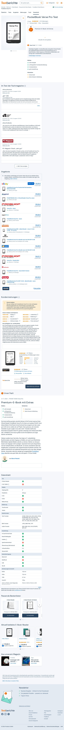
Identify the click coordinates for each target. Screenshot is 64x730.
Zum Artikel (13, 663)
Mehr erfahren (13, 178)
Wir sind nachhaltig (58, 7)
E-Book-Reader (15, 7)
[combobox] (30, 3)
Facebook (60, 712)
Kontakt (46, 718)
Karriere (31, 716)
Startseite (3, 7)
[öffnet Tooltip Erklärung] (25, 86)
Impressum (30, 726)
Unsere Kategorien (33, 720)
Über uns (31, 710)
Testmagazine (47, 710)
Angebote (15, 12)
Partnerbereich (32, 718)
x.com (59, 714)
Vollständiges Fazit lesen (35, 55)
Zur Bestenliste (12, 616)
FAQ (45, 712)
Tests (9, 12)
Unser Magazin (47, 714)
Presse (30, 714)
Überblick (3, 12)
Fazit (29, 12)
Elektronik (8, 7)
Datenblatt (36, 12)
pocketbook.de (18, 590)
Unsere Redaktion (33, 712)
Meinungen (23, 12)
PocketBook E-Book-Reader (38, 7)
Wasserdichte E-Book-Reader (25, 7)
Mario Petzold (15, 458)
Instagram (60, 710)
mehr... (39, 105)
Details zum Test (6, 92)
